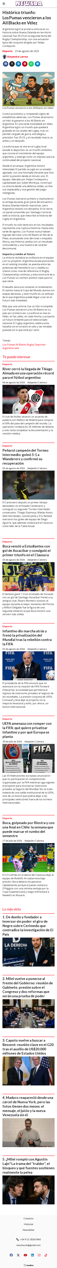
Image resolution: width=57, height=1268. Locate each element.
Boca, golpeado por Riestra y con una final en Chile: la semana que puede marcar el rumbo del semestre (28, 829)
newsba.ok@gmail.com (28, 1245)
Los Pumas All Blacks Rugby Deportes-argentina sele (24, 346)
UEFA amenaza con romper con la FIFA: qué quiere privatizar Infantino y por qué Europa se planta (27, 729)
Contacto (28, 1218)
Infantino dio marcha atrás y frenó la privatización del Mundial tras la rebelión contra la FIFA (27, 637)
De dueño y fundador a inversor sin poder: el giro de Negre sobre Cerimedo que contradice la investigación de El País (27, 925)
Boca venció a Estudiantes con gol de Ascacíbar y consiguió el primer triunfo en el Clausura (26, 550)
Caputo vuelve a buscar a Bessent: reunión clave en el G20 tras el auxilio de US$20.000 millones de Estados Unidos (28, 1046)
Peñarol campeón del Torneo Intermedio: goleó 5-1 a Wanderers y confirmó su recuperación (25, 456)
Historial (28, 1224)
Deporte (7, 51)
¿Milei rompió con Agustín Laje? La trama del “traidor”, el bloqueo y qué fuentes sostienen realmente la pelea (28, 1165)
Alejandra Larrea (17, 56)
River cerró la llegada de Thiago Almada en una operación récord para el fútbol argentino (28, 373)
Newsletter (29, 1229)
